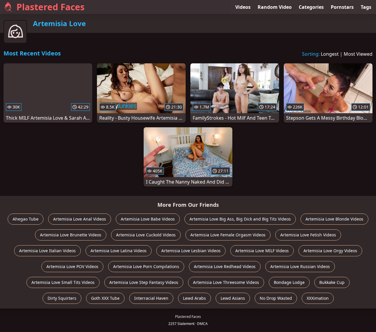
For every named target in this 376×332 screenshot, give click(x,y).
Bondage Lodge (289, 282)
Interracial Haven (151, 298)
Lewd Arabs (194, 298)
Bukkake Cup (332, 282)
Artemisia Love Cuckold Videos (146, 235)
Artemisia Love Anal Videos (79, 219)
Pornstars (342, 7)
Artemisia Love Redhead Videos (225, 266)
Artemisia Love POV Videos (72, 266)
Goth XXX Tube (105, 298)
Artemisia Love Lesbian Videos (191, 250)
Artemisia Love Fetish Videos (308, 235)
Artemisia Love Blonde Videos (334, 219)
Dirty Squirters (62, 298)
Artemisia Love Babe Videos (148, 219)
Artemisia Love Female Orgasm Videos (228, 235)
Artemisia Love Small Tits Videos (63, 282)
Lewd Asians (233, 298)
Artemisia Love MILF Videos (262, 250)
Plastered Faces (50, 7)
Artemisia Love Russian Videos (300, 266)
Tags (366, 7)
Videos (243, 7)
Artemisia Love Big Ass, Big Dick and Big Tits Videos (240, 219)
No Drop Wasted (276, 298)
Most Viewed (358, 54)
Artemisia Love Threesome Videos (226, 282)
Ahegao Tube (25, 219)
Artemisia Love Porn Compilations (146, 266)
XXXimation (318, 298)
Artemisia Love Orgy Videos (330, 250)
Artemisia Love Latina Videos (118, 250)
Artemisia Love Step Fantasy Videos (143, 282)
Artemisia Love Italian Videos (47, 250)
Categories (311, 7)
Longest (330, 54)
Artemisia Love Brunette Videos (70, 235)
